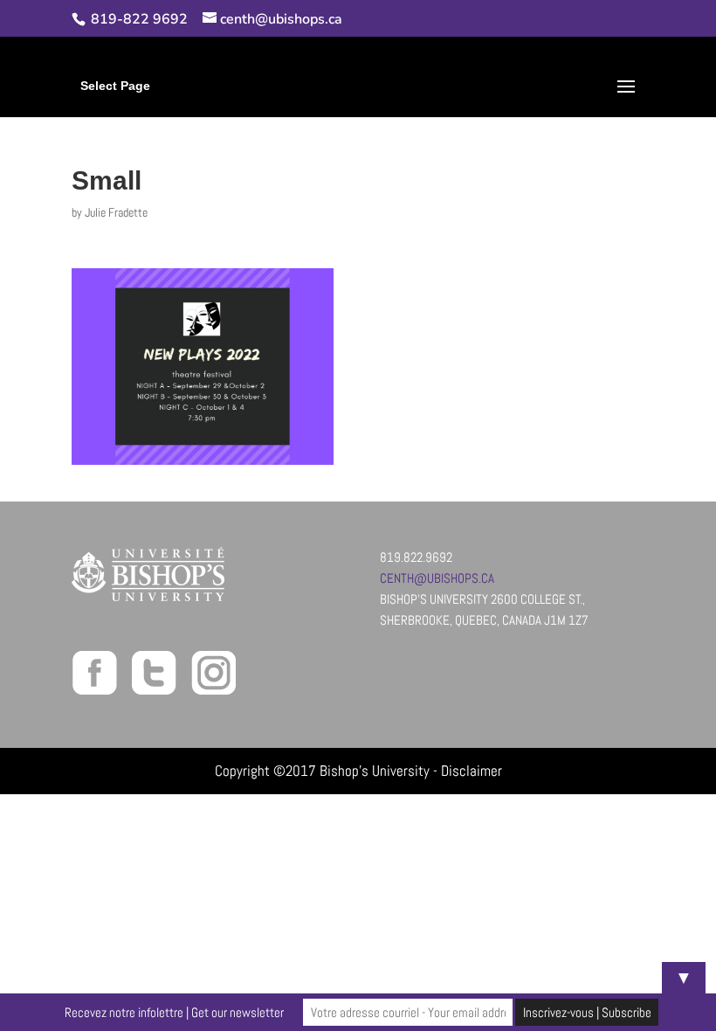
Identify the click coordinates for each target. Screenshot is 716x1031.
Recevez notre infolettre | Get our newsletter (174, 1012)
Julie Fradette (116, 212)
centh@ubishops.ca (437, 578)
